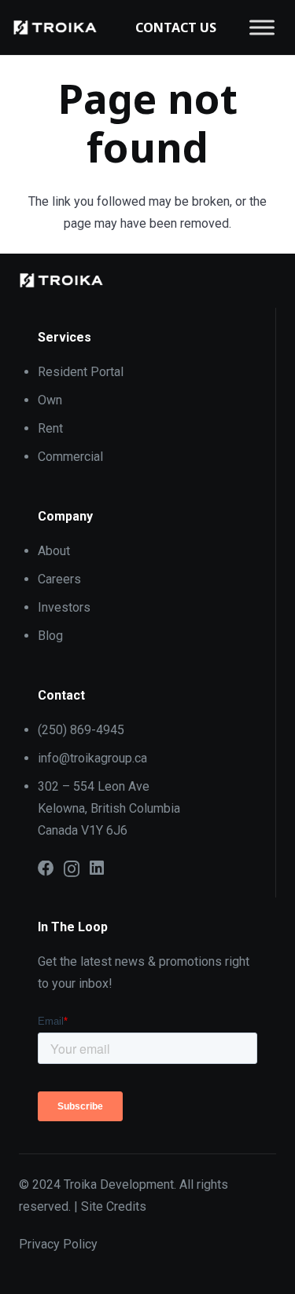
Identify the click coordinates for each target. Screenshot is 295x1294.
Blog (50, 635)
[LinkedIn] (97, 869)
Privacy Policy (58, 1244)
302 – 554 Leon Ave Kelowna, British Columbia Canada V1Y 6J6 (109, 808)
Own (50, 400)
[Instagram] (71, 870)
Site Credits (113, 1206)
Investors (64, 607)
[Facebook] (46, 869)
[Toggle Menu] (262, 27)
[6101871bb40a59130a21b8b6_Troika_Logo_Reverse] (55, 27)
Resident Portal (81, 371)
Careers (59, 579)
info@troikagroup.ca (92, 758)
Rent (50, 428)
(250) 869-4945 (81, 729)
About (54, 550)
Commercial (70, 456)
